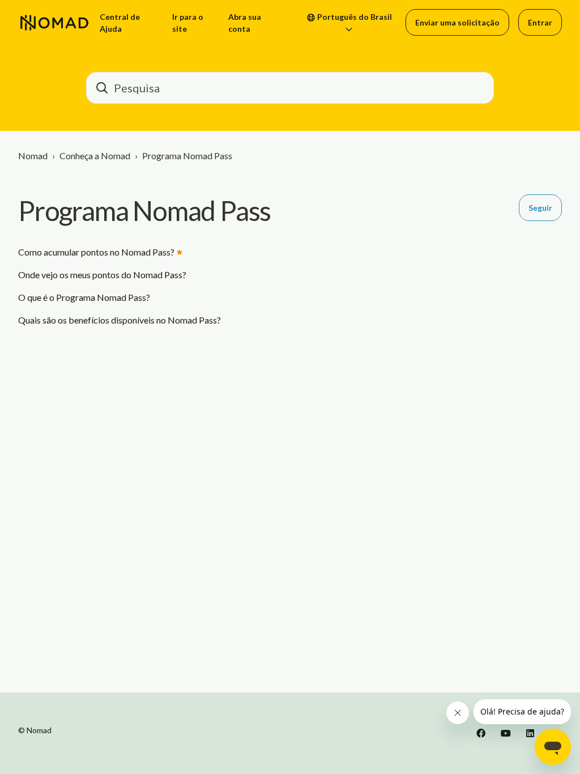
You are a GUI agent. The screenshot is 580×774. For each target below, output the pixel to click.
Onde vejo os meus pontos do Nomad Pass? (102, 274)
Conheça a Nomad (94, 155)
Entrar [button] (540, 22)
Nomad (33, 155)
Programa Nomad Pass (187, 155)
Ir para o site (187, 22)
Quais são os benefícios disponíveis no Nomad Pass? (119, 319)
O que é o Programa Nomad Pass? (84, 297)
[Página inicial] (54, 22)
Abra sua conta (244, 22)
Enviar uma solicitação (457, 22)
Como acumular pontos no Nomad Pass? (96, 251)
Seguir (540, 207)
